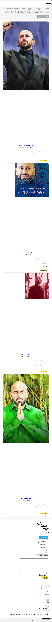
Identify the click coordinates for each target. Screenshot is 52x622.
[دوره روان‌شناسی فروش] (26, 286)
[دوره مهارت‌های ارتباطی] (26, 180)
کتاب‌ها (47, 596)
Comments (46, 569)
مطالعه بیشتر (46, 16)
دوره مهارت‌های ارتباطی (26, 252)
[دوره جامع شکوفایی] (26, 408)
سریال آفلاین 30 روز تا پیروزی (26, 145)
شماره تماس (45, 552)
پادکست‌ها (47, 594)
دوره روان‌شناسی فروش (26, 354)
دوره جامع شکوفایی (26, 498)
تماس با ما (47, 583)
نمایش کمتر (40, 16)
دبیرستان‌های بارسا (45, 586)
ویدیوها (47, 591)
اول (46, 550)
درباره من (47, 580)
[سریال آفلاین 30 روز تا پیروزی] (26, 55)
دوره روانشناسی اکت (44, 588)
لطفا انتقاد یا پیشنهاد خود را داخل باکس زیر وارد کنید (43, 556)
